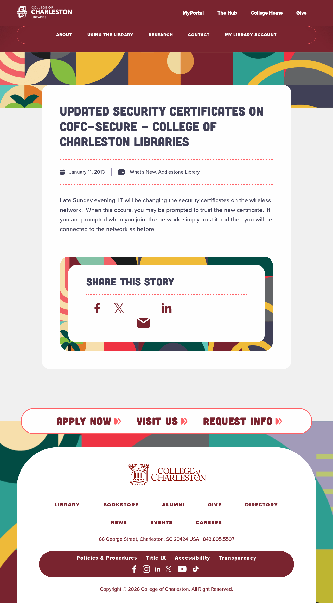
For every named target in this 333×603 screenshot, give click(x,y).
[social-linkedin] (157, 569)
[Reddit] (143, 308)
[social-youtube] (182, 569)
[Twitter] (120, 308)
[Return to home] (56, 13)
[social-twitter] (169, 569)
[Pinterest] (97, 323)
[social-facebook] (134, 569)
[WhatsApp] (189, 308)
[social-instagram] (146, 569)
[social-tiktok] (196, 569)
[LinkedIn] (167, 308)
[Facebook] (97, 308)
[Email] (143, 323)
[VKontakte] (120, 323)
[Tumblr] (213, 308)
